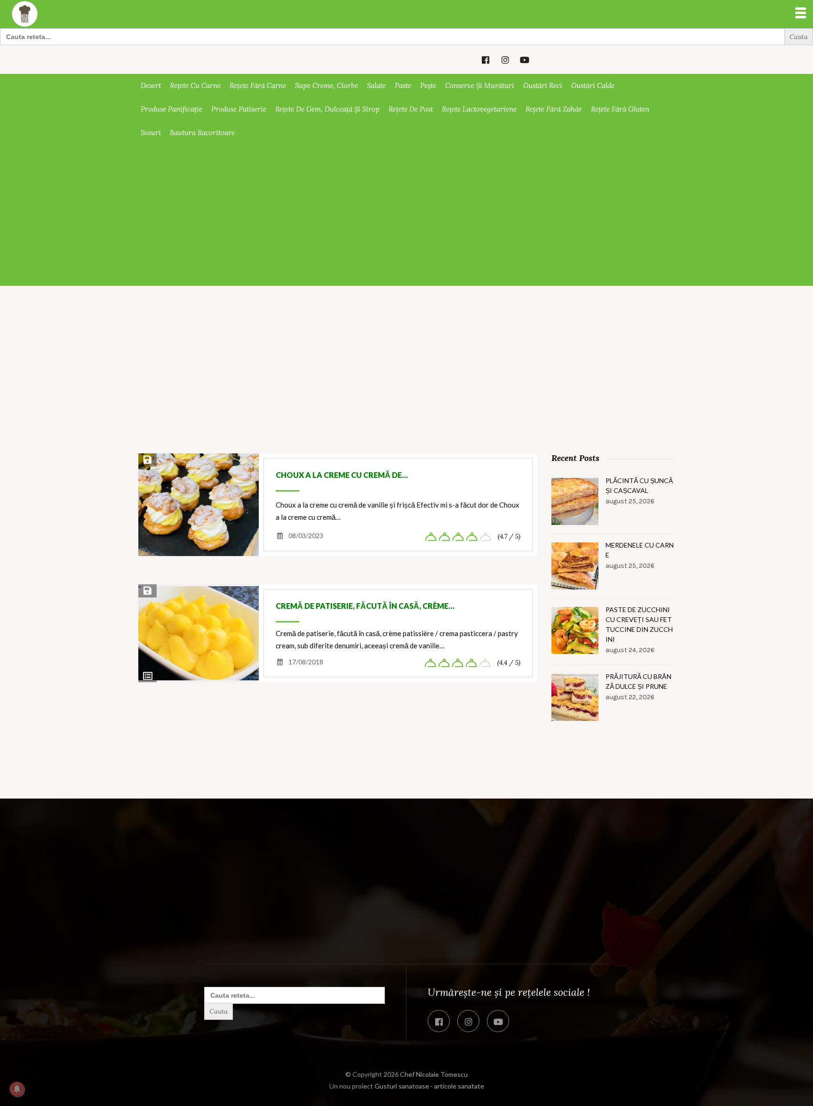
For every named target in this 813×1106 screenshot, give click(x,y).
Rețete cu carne (195, 85)
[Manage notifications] (16, 1089)
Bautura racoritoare (202, 132)
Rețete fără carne (258, 85)
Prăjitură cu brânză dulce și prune (638, 681)
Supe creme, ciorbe (326, 85)
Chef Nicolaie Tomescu (434, 1074)
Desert (151, 85)
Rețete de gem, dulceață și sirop (327, 109)
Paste (403, 85)
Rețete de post (411, 109)
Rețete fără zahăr (554, 109)
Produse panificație (171, 109)
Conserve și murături (479, 85)
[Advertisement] (406, 215)
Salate (376, 85)
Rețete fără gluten (620, 109)
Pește (428, 85)
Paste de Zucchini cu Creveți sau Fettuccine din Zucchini (639, 624)
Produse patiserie (238, 109)
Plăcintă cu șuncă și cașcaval (639, 485)
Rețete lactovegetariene (479, 109)
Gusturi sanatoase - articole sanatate (429, 1086)
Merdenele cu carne (640, 550)
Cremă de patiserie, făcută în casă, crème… (365, 605)
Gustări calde (592, 85)
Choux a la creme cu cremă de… (342, 474)
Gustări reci (542, 85)
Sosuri (151, 132)
